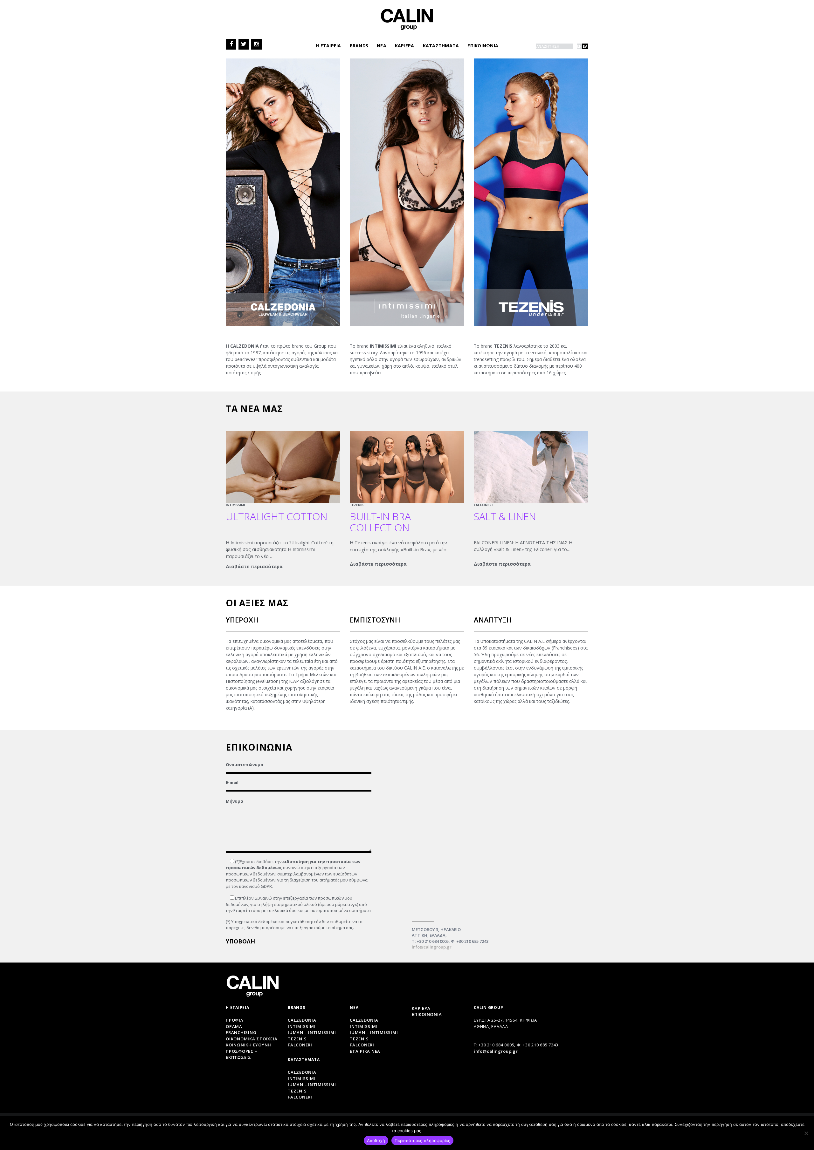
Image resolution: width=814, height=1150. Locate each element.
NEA (381, 46)
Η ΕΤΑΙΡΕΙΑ (328, 46)
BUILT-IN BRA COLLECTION (380, 521)
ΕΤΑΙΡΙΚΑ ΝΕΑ (365, 1051)
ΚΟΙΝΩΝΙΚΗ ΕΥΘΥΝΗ (248, 1045)
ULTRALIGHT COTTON (277, 516)
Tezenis (297, 1039)
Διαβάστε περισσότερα (254, 566)
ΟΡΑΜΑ (234, 1026)
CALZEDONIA (364, 1020)
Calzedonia (302, 1020)
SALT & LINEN (505, 516)
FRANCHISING (241, 1032)
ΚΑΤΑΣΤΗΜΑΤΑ (441, 46)
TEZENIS (356, 505)
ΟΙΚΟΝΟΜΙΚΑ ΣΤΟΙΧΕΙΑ (251, 1039)
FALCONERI (483, 505)
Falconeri (300, 1045)
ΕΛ (585, 46)
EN (579, 46)
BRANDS (359, 46)
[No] (806, 1133)
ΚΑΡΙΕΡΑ (404, 46)
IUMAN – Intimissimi (312, 1032)
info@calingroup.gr (432, 947)
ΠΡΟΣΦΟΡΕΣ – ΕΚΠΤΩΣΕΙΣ (241, 1054)
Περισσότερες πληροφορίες (422, 1140)
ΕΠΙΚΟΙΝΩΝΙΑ (482, 46)
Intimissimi (301, 1026)
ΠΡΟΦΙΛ (234, 1020)
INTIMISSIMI (235, 505)
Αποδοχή (376, 1140)
